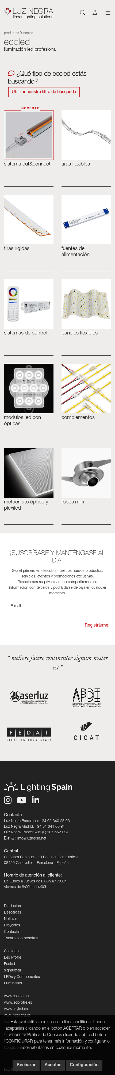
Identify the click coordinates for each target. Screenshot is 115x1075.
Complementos (78, 417)
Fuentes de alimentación (76, 251)
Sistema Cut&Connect (27, 164)
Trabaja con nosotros (21, 938)
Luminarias (13, 983)
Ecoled (9, 964)
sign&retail (12, 971)
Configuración (84, 1065)
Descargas (12, 913)
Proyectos (12, 925)
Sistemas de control (25, 333)
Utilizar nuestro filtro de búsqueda (44, 92)
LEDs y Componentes (22, 977)
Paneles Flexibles (80, 333)
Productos (11, 33)
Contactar (12, 932)
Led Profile (12, 958)
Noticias (10, 919)
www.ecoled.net (17, 996)
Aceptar (53, 1065)
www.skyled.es (16, 1009)
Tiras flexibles (76, 164)
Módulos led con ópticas (22, 420)
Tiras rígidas (16, 248)
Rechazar (26, 1065)
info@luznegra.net (31, 839)
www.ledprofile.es (18, 1003)
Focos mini (73, 502)
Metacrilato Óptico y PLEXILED (26, 505)
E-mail (16, 606)
